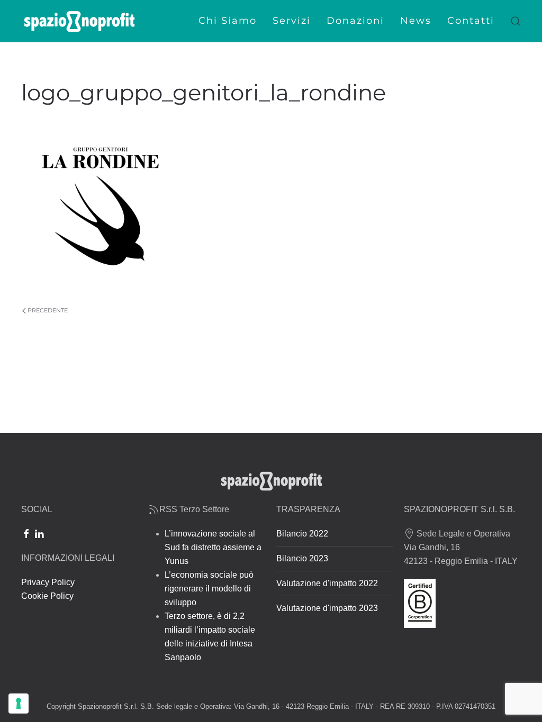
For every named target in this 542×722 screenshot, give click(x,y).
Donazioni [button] (355, 20)
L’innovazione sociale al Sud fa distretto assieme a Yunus (213, 547)
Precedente (48, 310)
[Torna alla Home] (79, 21)
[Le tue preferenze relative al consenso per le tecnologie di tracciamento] (18, 703)
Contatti (470, 20)
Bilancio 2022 (302, 533)
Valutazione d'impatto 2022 (327, 583)
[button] (515, 21)
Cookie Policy (47, 595)
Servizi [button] (292, 20)
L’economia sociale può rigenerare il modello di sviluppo (209, 588)
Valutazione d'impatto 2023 (327, 608)
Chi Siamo (227, 20)
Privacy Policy (48, 582)
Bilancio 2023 (302, 558)
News (415, 20)
